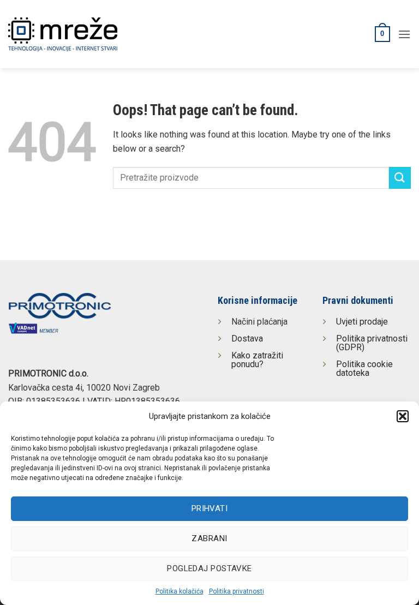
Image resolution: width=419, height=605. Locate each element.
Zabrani (209, 538)
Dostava (247, 338)
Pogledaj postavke (209, 568)
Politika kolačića (179, 591)
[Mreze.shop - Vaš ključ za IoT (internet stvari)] (84, 34)
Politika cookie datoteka (364, 368)
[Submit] (400, 177)
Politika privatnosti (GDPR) (372, 342)
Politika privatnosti (236, 591)
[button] (402, 416)
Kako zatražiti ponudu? (257, 359)
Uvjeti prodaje (362, 321)
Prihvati (209, 508)
